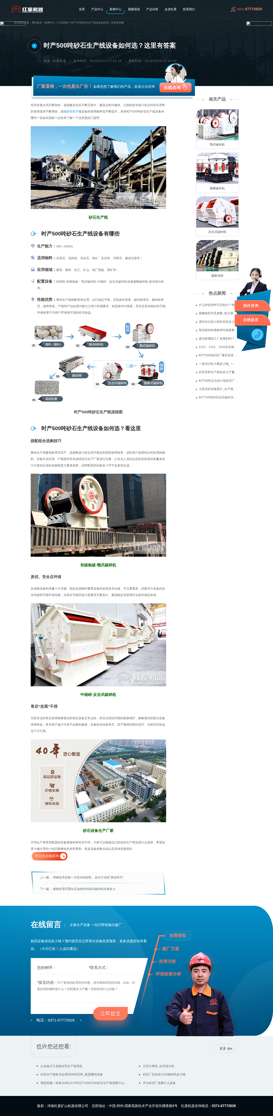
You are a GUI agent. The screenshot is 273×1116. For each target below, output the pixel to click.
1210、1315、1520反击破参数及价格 (219, 347)
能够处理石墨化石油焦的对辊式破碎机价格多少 (84, 889)
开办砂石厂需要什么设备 (159, 1083)
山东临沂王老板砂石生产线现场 (61, 1066)
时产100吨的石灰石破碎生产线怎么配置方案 (219, 397)
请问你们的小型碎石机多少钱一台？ (219, 321)
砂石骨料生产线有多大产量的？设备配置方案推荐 (219, 372)
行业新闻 (63, 22)
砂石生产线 (74, 111)
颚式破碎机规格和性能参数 (217, 330)
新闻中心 (116, 9)
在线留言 (250, 320)
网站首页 (37, 22)
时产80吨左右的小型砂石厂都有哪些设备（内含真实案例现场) (219, 380)
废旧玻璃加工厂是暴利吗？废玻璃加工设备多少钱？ (219, 338)
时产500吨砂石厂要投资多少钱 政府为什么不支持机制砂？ (219, 355)
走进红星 (171, 9)
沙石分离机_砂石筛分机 (158, 1066)
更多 (222, 1048)
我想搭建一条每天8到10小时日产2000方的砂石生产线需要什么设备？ (85, 1083)
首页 (82, 9)
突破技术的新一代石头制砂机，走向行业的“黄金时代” (88, 877)
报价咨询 (250, 306)
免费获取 (177, 935)
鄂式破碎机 (217, 144)
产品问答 (152, 9)
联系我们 (189, 9)
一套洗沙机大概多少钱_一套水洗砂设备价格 (219, 363)
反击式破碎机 (217, 232)
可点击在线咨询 (47, 856)
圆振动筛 (217, 275)
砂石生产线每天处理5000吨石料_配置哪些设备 (72, 1074)
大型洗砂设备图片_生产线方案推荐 (219, 389)
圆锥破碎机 (217, 188)
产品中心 (97, 9)
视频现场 (134, 9)
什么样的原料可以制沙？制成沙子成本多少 (219, 305)
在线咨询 (172, 87)
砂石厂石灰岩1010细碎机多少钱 (164, 1074)
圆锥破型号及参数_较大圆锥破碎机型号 (219, 313)
